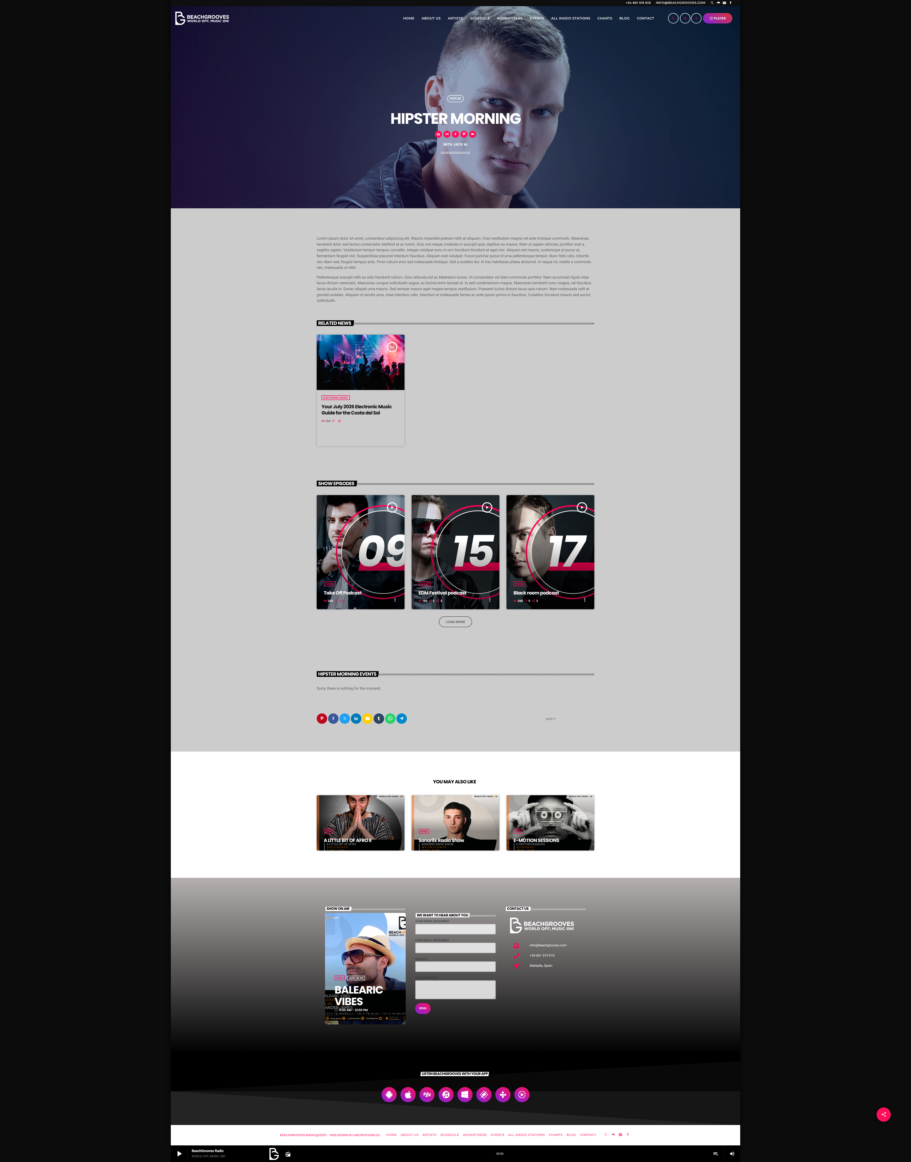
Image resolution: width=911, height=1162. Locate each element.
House (329, 584)
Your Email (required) (432, 940)
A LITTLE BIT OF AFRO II (348, 840)
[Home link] (202, 18)
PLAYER (718, 18)
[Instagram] (724, 3)
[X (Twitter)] (712, 3)
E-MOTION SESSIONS (536, 840)
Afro (328, 831)
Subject (421, 959)
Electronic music (335, 398)
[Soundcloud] (718, 3)
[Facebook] (731, 3)
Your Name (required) (432, 921)
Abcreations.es (367, 1135)
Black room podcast (536, 593)
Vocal (455, 98)
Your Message (426, 978)
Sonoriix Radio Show (441, 840)
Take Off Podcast (343, 593)
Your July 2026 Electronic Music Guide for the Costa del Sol (356, 409)
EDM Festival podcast (443, 593)
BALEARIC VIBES (359, 995)
